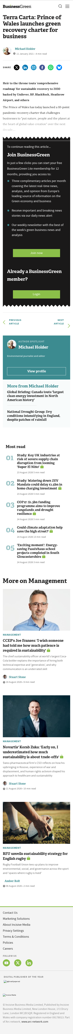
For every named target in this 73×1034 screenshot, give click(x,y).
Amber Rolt (12, 881)
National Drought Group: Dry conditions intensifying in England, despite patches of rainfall (33, 416)
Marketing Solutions (16, 919)
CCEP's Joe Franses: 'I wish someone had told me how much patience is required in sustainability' (33, 645)
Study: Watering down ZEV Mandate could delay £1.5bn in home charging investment (39, 484)
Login (36, 294)
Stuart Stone (17, 677)
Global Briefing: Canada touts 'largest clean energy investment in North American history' (35, 396)
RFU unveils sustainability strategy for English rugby (35, 856)
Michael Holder (25, 49)
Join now (36, 253)
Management (12, 634)
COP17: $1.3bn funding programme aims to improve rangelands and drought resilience (38, 508)
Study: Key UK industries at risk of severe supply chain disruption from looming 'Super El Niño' (38, 461)
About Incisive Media (16, 925)
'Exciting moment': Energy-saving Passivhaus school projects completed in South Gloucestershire (38, 551)
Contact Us (10, 913)
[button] (60, 6)
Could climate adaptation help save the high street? (40, 529)
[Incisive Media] (9, 994)
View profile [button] (36, 371)
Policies (8, 943)
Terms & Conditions (16, 937)
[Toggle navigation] (66, 6)
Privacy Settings (13, 931)
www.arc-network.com (34, 1021)
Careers (8, 949)
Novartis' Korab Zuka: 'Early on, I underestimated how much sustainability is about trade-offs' (31, 752)
